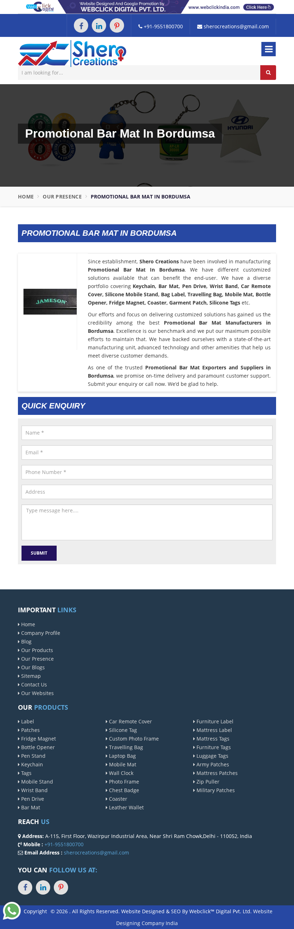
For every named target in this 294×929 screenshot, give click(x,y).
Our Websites (37, 693)
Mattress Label (213, 730)
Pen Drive (32, 798)
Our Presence (62, 196)
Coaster (117, 798)
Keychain (31, 764)
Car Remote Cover (130, 721)
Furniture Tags (213, 747)
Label (27, 721)
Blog (26, 641)
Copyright (35, 911)
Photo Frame (123, 781)
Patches (30, 730)
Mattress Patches (216, 773)
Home (26, 196)
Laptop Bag (122, 755)
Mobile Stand (36, 781)
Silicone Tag (122, 730)
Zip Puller (207, 781)
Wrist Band (34, 790)
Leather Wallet (126, 807)
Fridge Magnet (38, 738)
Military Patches (215, 790)
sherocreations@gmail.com (235, 26)
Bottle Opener (37, 747)
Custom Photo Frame (133, 738)
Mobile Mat (122, 764)
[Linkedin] (99, 25)
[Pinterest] (117, 25)
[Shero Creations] (72, 52)
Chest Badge (123, 790)
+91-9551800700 (162, 26)
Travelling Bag (125, 747)
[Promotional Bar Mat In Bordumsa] (50, 301)
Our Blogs (32, 667)
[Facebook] (81, 25)
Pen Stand (33, 755)
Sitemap (30, 675)
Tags (26, 773)
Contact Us (33, 684)
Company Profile (40, 632)
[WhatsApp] (12, 910)
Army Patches (212, 764)
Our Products (36, 650)
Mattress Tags (212, 738)
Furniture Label (214, 721)
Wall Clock (120, 773)
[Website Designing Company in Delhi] (147, 6)
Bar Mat (30, 807)
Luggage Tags (211, 755)
